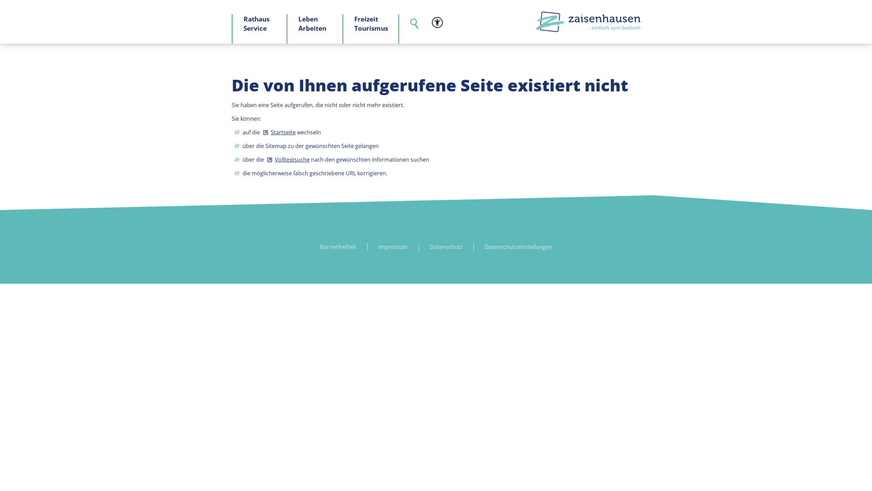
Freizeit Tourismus (371, 23)
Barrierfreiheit (338, 247)
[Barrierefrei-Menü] (437, 22)
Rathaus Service (256, 23)
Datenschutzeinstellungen (518, 247)
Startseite (283, 132)
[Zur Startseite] (588, 22)
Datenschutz (446, 247)
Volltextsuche (292, 159)
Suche (410, 29)
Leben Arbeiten (312, 23)
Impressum (393, 247)
